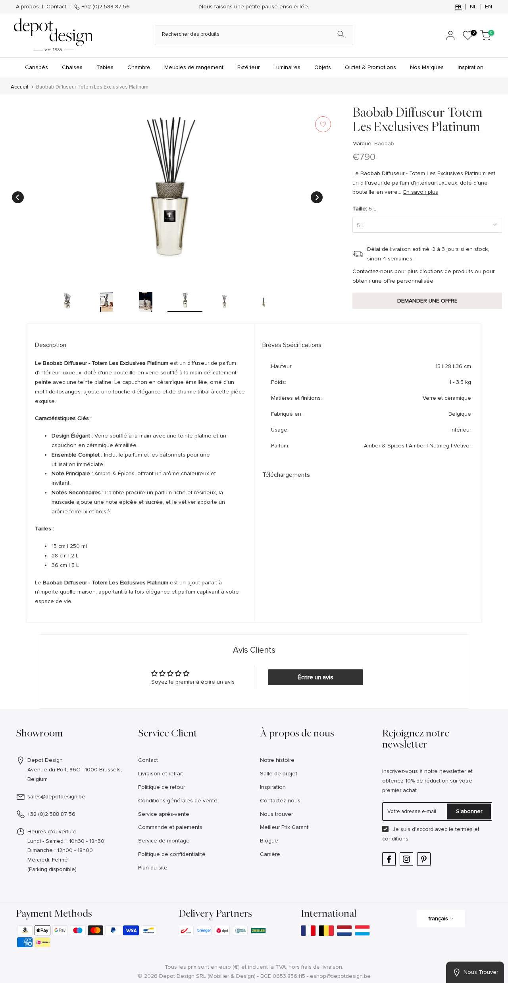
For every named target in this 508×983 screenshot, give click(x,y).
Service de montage (164, 840)
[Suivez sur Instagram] (406, 859)
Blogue (269, 840)
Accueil (19, 87)
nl (473, 7)
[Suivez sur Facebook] (389, 859)
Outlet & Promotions (370, 67)
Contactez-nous (280, 800)
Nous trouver (276, 814)
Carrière (270, 854)
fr (458, 7)
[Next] (317, 197)
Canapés (36, 67)
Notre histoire (277, 760)
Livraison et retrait (160, 773)
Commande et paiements (170, 827)
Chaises (72, 67)
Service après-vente (163, 814)
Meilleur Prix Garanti (285, 827)
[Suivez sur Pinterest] (424, 859)
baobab (384, 143)
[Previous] (18, 197)
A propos (27, 6)
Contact (56, 6)
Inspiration (470, 67)
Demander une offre (427, 300)
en (488, 7)
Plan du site (152, 867)
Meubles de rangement (193, 67)
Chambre (138, 67)
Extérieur (248, 67)
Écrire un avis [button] (315, 677)
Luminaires (286, 67)
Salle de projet (278, 773)
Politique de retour (161, 787)
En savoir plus (420, 192)
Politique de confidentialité (172, 854)
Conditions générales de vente (177, 800)
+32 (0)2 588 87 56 (105, 6)
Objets (322, 67)
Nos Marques (427, 67)
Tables (105, 67)
